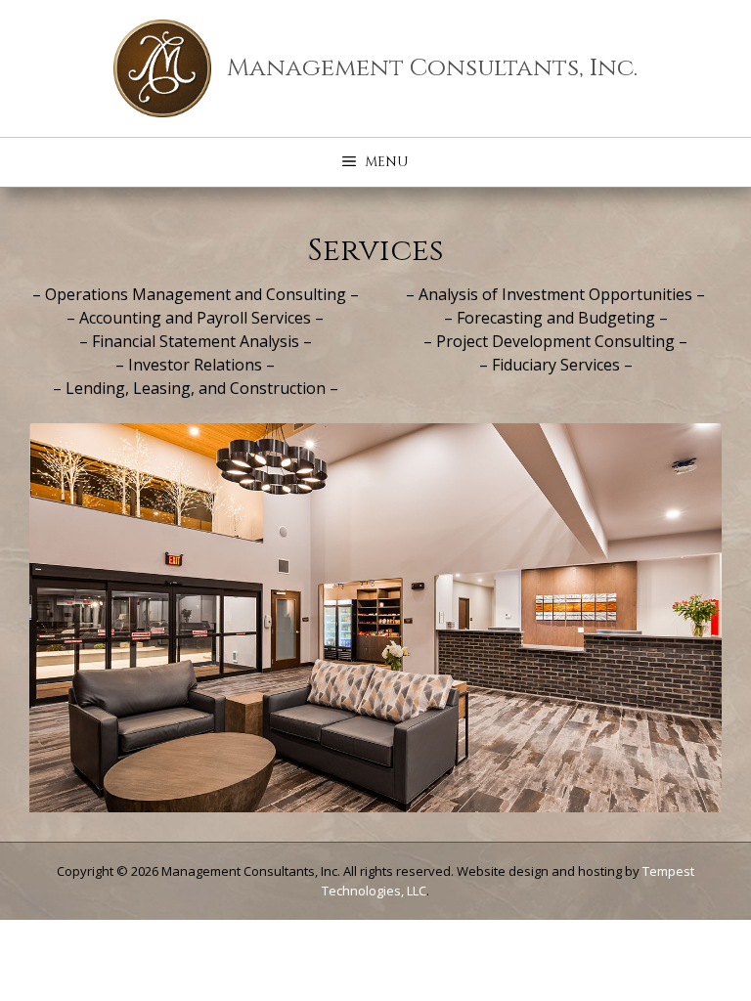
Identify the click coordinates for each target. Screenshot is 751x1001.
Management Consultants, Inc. (432, 68)
